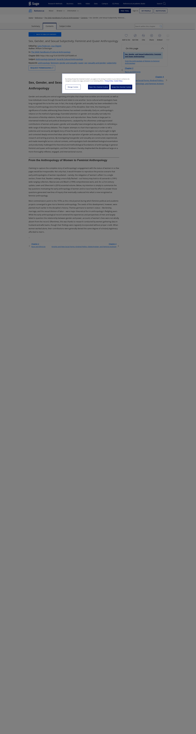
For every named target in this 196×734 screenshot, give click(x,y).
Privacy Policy (109, 81)
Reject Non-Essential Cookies (98, 87)
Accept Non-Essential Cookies (121, 87)
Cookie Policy (118, 81)
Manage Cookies (73, 87)
